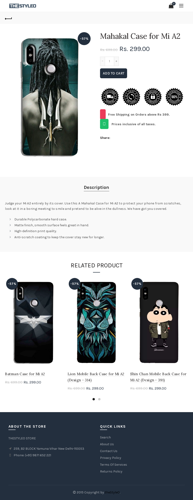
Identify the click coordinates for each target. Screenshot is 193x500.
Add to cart (113, 73)
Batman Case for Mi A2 (25, 374)
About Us (107, 444)
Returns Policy (111, 471)
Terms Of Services (113, 465)
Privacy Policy (110, 458)
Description (96, 187)
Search (105, 437)
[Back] (8, 18)
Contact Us (108, 451)
